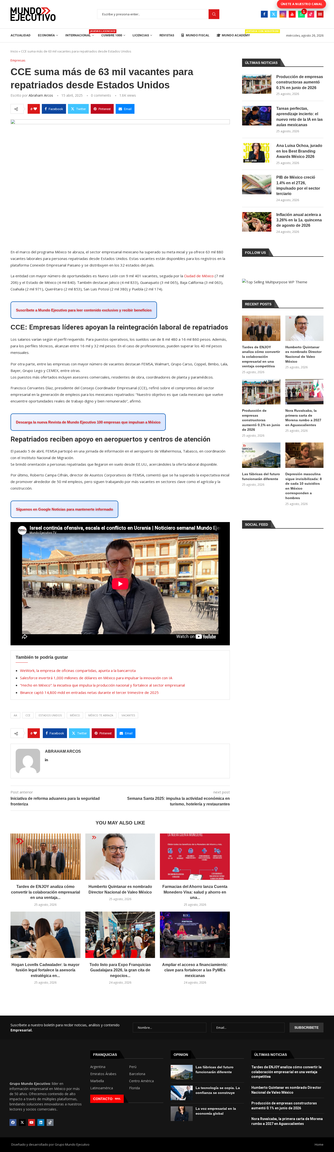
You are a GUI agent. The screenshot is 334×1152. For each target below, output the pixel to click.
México (75, 715)
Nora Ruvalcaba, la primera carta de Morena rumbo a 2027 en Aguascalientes (303, 418)
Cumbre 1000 (111, 35)
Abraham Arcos (41, 95)
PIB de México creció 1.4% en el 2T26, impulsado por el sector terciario (298, 185)
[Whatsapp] (301, 14)
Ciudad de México (199, 275)
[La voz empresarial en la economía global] (182, 1113)
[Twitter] (273, 14)
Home (319, 1144)
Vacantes (128, 715)
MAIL (118, 1098)
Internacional (79, 33)
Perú (132, 1067)
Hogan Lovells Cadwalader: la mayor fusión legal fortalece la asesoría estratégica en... (45, 970)
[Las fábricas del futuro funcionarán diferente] (261, 455)
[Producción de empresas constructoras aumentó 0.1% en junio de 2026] (256, 84)
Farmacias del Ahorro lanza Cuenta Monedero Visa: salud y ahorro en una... (194, 892)
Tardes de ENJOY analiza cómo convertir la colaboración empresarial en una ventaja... (45, 892)
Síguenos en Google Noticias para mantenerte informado (64, 509)
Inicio (14, 51)
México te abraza (100, 715)
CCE (27, 715)
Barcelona (137, 1074)
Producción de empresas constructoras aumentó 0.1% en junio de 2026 (299, 82)
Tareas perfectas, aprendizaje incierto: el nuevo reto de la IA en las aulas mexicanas (299, 116)
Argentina (97, 1067)
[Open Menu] (320, 14)
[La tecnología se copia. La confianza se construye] (182, 1093)
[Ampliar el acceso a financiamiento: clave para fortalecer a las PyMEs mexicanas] (195, 935)
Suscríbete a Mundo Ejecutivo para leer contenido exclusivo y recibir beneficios (84, 310)
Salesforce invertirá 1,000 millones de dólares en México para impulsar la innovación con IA (96, 677)
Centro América (141, 1081)
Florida (134, 1088)
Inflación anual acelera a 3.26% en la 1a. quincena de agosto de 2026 (299, 220)
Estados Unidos (50, 715)
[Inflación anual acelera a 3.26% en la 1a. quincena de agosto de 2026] (256, 222)
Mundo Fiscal (197, 35)
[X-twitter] (22, 1122)
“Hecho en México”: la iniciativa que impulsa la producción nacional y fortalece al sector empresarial (102, 685)
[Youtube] (292, 14)
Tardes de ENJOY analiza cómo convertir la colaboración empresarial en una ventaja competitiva (261, 356)
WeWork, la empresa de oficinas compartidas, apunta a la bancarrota (78, 670)
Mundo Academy (236, 33)
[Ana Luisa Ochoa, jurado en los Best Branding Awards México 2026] (256, 153)
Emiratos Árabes (103, 1074)
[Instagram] (282, 14)
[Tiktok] (310, 14)
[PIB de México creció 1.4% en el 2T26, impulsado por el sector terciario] (256, 184)
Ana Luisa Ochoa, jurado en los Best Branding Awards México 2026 (299, 151)
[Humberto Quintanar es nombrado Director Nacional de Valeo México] (120, 856)
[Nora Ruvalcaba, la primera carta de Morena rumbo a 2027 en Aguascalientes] (304, 391)
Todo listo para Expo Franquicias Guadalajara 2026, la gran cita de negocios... (120, 970)
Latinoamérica (101, 1088)
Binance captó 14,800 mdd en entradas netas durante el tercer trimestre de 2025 (89, 692)
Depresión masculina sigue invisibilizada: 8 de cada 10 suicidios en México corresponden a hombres (303, 486)
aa (15, 715)
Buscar (214, 14)
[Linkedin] (40, 1122)
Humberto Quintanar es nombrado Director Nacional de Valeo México (303, 354)
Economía (46, 35)
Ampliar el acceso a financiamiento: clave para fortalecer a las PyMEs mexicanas (195, 970)
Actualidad (21, 35)
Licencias (141, 35)
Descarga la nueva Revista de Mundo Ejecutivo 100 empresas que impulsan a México (88, 422)
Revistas (166, 35)
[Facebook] (264, 14)
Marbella (97, 1081)
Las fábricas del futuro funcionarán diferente (261, 476)
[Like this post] (35, 109)
